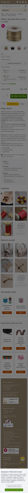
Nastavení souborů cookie (14, 486)
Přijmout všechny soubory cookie (14, 490)
